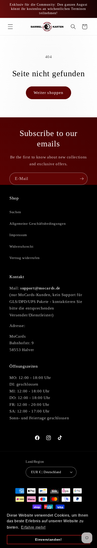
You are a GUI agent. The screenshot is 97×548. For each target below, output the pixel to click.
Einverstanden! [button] (48, 539)
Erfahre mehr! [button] (33, 527)
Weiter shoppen (48, 92)
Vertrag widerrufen (24, 258)
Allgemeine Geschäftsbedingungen (37, 223)
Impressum (18, 235)
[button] (10, 26)
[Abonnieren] (81, 179)
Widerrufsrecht (21, 246)
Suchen (15, 212)
